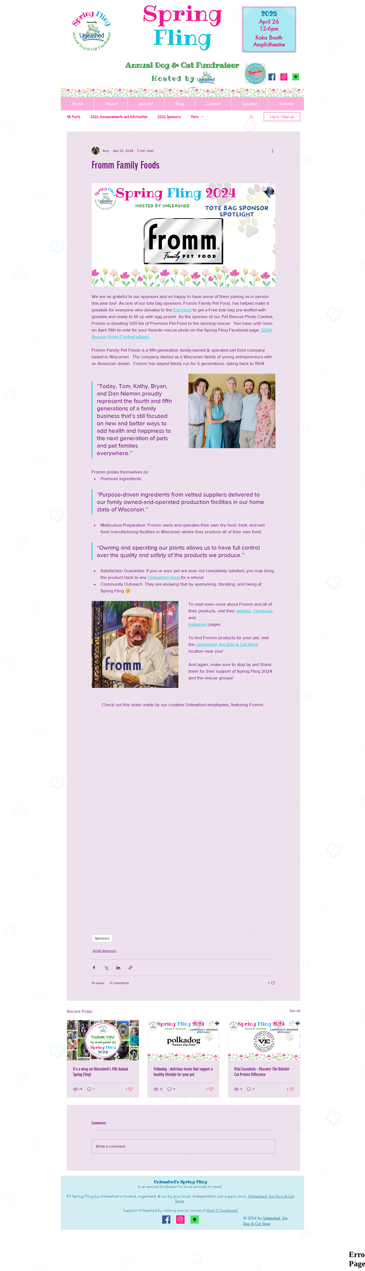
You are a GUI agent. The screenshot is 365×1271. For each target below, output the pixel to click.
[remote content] (183, 789)
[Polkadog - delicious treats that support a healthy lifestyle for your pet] (183, 1040)
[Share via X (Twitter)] (106, 967)
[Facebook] (271, 76)
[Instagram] (283, 76)
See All (295, 1011)
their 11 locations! (222, 1210)
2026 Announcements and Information (118, 116)
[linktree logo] (295, 76)
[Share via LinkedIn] (118, 967)
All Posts (73, 116)
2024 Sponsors (104, 951)
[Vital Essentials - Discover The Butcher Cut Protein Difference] (264, 1040)
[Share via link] (130, 967)
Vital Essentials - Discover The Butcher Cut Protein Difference (261, 1071)
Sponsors (102, 938)
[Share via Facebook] (94, 967)
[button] (251, 117)
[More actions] (272, 151)
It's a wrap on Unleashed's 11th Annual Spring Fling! (100, 1071)
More (194, 116)
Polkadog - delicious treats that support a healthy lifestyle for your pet (183, 1071)
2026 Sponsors (169, 116)
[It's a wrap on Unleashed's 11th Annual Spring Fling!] (103, 1040)
